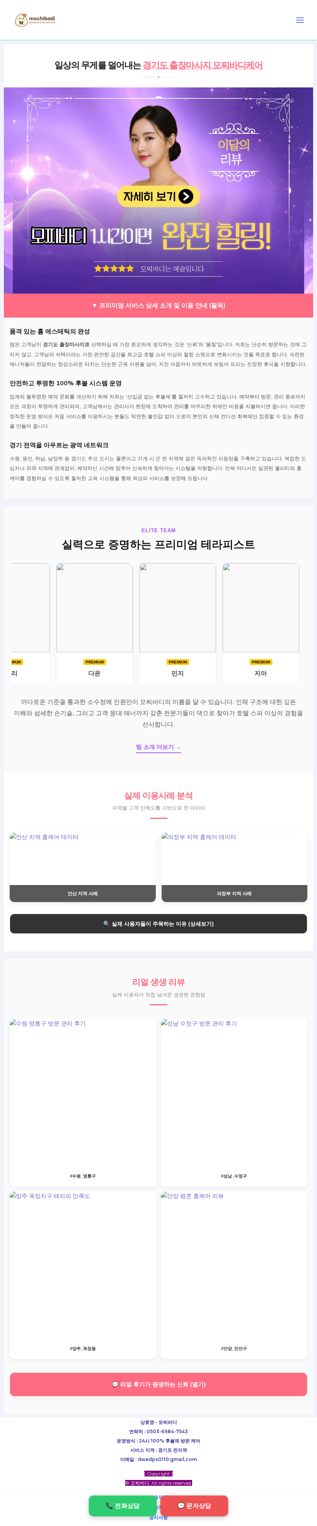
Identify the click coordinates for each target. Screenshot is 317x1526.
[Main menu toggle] (300, 20)
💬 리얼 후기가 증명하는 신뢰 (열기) (159, 1384)
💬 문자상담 (194, 1505)
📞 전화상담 (123, 1505)
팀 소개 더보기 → (158, 746)
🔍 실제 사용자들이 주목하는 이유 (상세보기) (158, 924)
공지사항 (158, 1517)
